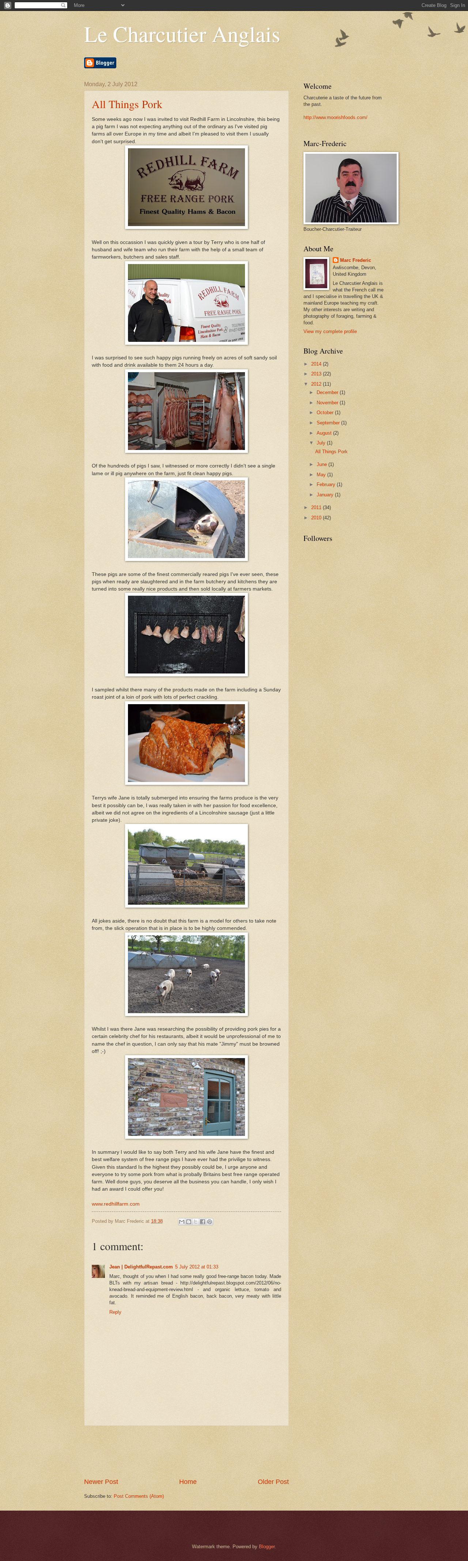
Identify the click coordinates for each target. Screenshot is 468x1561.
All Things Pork (127, 103)
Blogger (267, 1546)
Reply (115, 1312)
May (322, 474)
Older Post (273, 1481)
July (322, 443)
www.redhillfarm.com (116, 1204)
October (326, 412)
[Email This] (181, 1221)
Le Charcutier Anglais (182, 33)
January (326, 494)
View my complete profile (330, 331)
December (328, 392)
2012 (317, 384)
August (325, 433)
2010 (317, 517)
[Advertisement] (217, 1451)
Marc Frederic (355, 260)
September (329, 422)
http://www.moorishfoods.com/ (335, 117)
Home (188, 1481)
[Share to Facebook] (202, 1221)
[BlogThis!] (188, 1221)
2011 (317, 507)
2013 (317, 374)
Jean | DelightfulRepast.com (141, 1267)
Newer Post (101, 1481)
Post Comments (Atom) (139, 1496)
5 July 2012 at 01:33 (196, 1267)
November (328, 402)
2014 (317, 364)
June (322, 464)
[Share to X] (195, 1221)
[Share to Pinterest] (209, 1221)
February (327, 484)
